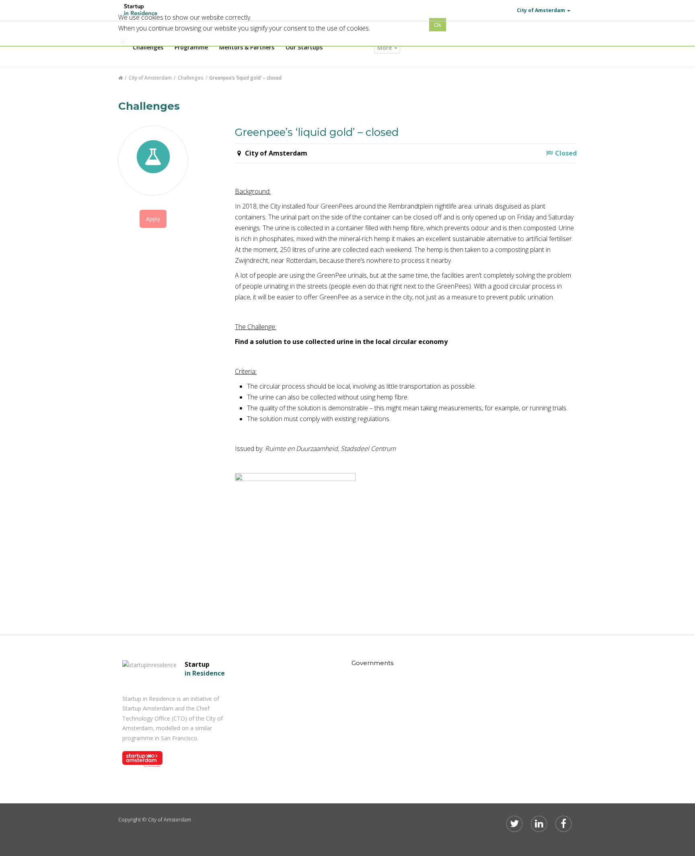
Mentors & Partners (246, 47)
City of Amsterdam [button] (541, 10)
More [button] (385, 47)
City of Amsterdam (150, 77)
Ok (437, 25)
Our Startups (304, 47)
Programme (191, 47)
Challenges (148, 47)
